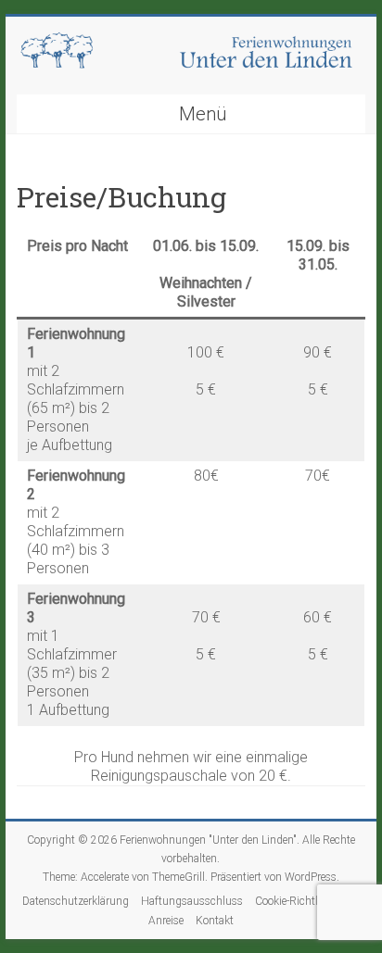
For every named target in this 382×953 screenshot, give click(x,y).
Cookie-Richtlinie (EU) (307, 901)
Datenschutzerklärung (75, 901)
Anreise (166, 920)
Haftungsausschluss (192, 901)
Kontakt (215, 920)
